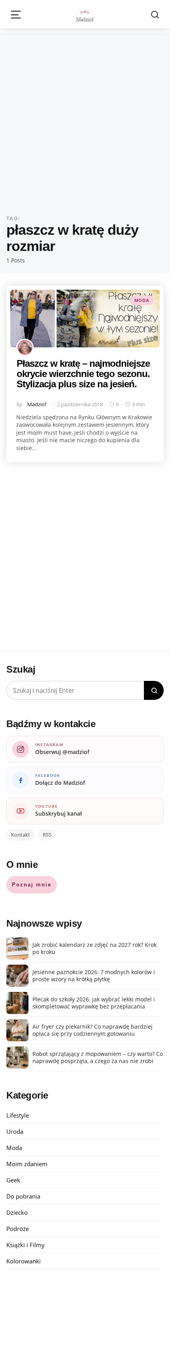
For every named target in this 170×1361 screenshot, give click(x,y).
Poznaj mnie (31, 885)
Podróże (17, 1229)
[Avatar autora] (25, 347)
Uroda (14, 1131)
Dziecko (17, 1212)
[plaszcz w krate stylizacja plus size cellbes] (85, 318)
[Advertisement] (85, 118)
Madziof (36, 404)
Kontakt (20, 834)
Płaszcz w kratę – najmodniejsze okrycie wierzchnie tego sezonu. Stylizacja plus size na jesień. (83, 374)
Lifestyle (17, 1115)
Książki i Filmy (25, 1245)
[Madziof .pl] (85, 14)
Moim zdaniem (26, 1164)
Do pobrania (23, 1196)
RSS (47, 834)
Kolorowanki (23, 1261)
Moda (141, 300)
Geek (13, 1180)
